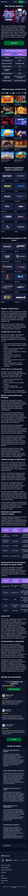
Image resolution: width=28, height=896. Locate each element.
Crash (16, 92)
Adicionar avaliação (14, 689)
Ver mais (14, 739)
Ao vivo (10, 92)
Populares (3, 92)
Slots (23, 92)
